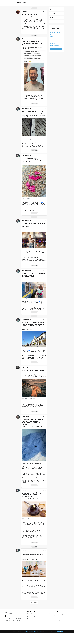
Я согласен (60, 631)
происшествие (54, 41)
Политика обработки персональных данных (13, 620)
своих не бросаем (55, 45)
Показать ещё (34, 602)
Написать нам (56, 49)
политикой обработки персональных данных (33, 631)
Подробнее (54, 631)
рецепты (53, 43)
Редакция (24, 11)
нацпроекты (53, 39)
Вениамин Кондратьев (56, 32)
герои (52, 34)
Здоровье (53, 36)
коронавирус (54, 38)
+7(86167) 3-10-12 (31, 616)
